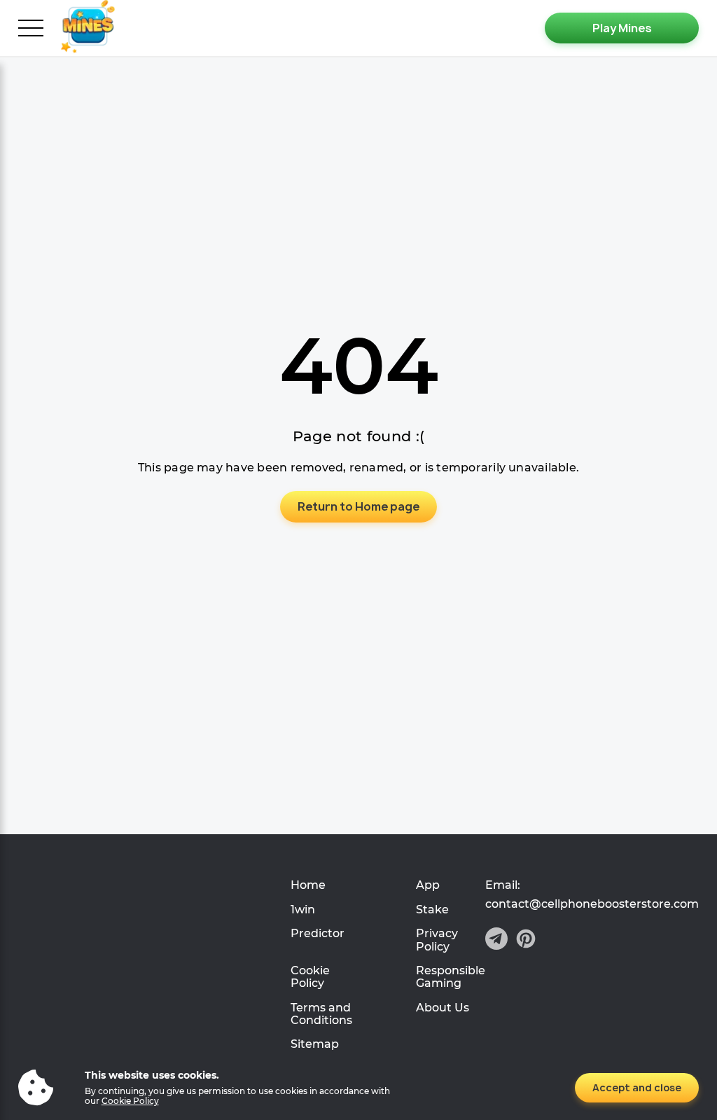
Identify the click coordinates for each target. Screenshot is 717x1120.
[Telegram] (496, 940)
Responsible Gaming (450, 977)
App (428, 885)
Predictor (317, 933)
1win (303, 909)
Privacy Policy (437, 940)
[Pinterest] (526, 940)
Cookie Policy (310, 977)
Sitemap (315, 1044)
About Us (442, 1007)
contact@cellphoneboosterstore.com (592, 904)
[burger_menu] (30, 28)
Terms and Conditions (321, 1014)
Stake (432, 909)
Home (308, 885)
